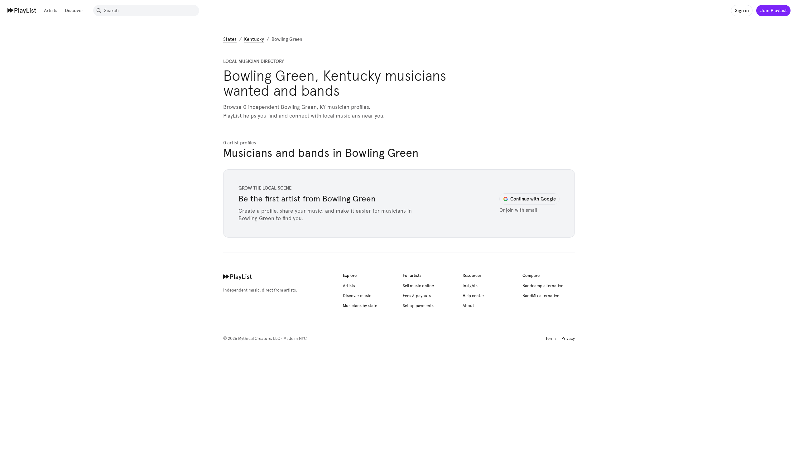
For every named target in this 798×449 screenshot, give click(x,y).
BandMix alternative (540, 295)
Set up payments (418, 305)
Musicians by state (360, 305)
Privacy (568, 338)
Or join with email (518, 210)
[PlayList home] (237, 276)
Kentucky (254, 39)
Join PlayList (773, 10)
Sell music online (418, 285)
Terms (551, 338)
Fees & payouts (417, 295)
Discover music (357, 295)
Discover (74, 10)
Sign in (742, 10)
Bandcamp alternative (542, 285)
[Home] (21, 10)
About (468, 305)
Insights (470, 285)
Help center (473, 295)
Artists (50, 10)
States (230, 39)
